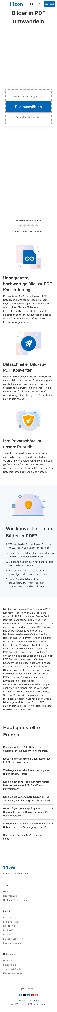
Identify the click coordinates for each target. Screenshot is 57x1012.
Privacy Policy (10, 964)
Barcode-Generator (13, 938)
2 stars (25, 226)
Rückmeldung (10, 895)
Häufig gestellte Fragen (15, 900)
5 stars (36, 226)
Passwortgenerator (12, 943)
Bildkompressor (11, 921)
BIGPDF (7, 917)
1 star (21, 226)
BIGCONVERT (10, 926)
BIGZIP (6, 934)
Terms (36, 1000)
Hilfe (5, 891)
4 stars (32, 226)
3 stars (28, 226)
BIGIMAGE (8, 930)
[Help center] (39, 4)
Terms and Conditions (14, 969)
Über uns (7, 960)
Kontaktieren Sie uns (13, 973)
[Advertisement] (28, 55)
